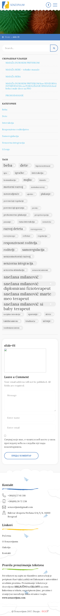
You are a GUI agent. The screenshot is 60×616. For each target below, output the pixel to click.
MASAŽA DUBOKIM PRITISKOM (22, 62)
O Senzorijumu (10, 541)
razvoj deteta (13, 229)
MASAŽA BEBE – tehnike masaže (22, 69)
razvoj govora (36, 229)
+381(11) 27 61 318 (17, 495)
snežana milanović (21, 277)
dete (24, 165)
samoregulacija (33, 250)
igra (5, 173)
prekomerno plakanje (15, 214)
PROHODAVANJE (14, 95)
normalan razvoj (37, 187)
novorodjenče (11, 193)
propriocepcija (42, 215)
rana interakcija (27, 221)
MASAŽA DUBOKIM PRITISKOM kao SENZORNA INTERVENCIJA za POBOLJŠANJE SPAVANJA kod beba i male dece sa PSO (31, 86)
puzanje (7, 222)
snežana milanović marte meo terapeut (27, 294)
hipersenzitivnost (43, 166)
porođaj (34, 208)
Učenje (6, 149)
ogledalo (30, 194)
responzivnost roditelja (20, 243)
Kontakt (6, 553)
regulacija (42, 236)
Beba (4, 109)
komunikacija (10, 180)
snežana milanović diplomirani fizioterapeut (27, 283)
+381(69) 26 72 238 (17, 501)
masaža (42, 180)
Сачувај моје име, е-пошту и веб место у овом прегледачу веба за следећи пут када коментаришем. (29, 443)
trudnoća (30, 321)
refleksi (26, 236)
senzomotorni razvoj (17, 256)
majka (28, 180)
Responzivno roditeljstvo (15, 129)
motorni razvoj (13, 187)
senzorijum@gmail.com (20, 507)
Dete (4, 116)
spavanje (33, 314)
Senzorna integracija (13, 142)
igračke (19, 172)
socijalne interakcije (12, 314)
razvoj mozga (9, 236)
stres (48, 314)
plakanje (45, 193)
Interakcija (8, 122)
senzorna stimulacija (14, 270)
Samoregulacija (10, 136)
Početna (6, 535)
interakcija (37, 172)
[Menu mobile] (55, 5)
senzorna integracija (18, 263)
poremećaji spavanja (14, 207)
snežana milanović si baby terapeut (23, 304)
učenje (46, 321)
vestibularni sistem (11, 328)
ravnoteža (47, 222)
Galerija (6, 547)
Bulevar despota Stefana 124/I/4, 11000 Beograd (29, 514)
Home (7, 37)
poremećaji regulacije (14, 201)
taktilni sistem (11, 321)
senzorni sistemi (40, 270)
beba (8, 165)
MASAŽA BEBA (13, 76)
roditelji (9, 250)
